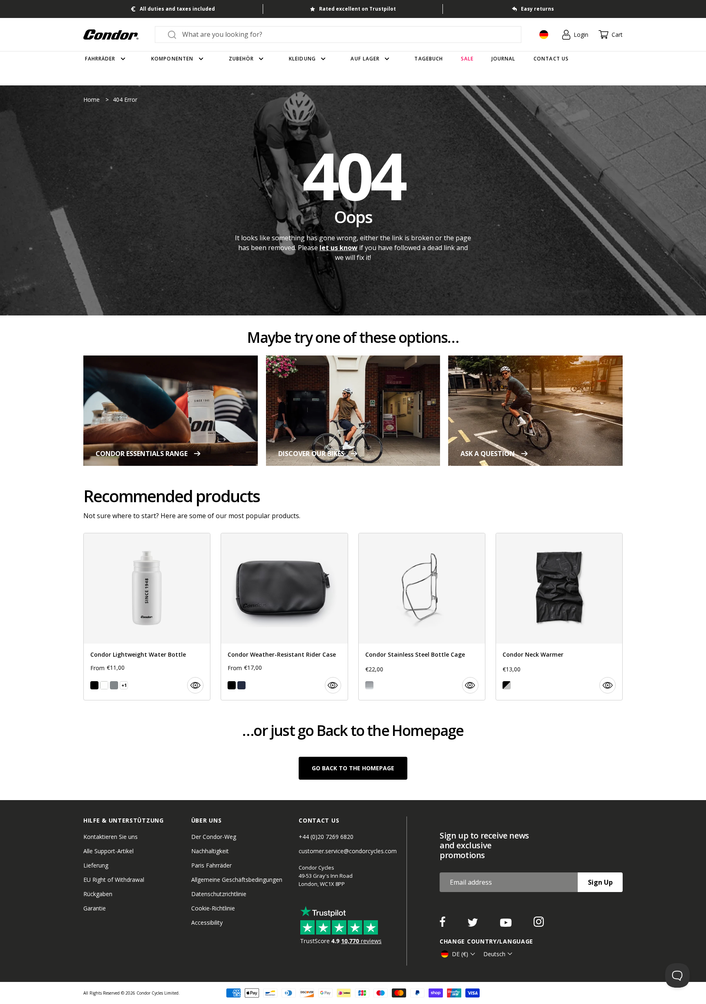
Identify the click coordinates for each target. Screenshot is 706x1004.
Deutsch (494, 954)
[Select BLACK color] (94, 685)
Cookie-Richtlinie (213, 908)
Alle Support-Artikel (108, 851)
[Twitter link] (473, 924)
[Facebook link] (443, 924)
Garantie (94, 908)
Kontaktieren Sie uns (110, 837)
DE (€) (460, 954)
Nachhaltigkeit (210, 851)
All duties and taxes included (177, 8)
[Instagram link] (539, 924)
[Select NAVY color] (241, 685)
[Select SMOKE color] (114, 685)
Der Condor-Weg (213, 837)
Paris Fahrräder (211, 865)
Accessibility (207, 922)
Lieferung (95, 865)
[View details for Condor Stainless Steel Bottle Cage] (422, 616)
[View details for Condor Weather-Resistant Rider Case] (284, 616)
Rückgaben (97, 894)
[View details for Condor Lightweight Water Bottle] (147, 616)
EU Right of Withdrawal (113, 879)
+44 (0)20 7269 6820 (326, 837)
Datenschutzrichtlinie (218, 894)
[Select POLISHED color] (369, 685)
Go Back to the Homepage (353, 768)
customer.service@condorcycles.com (348, 851)
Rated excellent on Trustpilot (357, 8)
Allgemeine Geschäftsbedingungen (236, 879)
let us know (338, 247)
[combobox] (345, 34)
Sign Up (600, 882)
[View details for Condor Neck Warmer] (559, 616)
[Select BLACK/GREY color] (507, 685)
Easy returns (537, 8)
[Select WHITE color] (104, 685)
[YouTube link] (506, 924)
